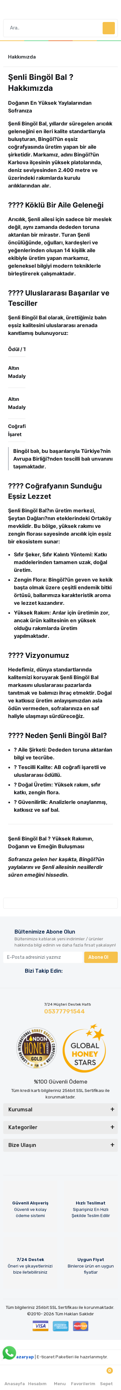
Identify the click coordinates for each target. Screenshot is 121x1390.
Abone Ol (98, 957)
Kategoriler (22, 1127)
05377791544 (64, 1011)
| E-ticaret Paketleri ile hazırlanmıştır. (60, 1356)
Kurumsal (20, 1110)
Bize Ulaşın (22, 1145)
